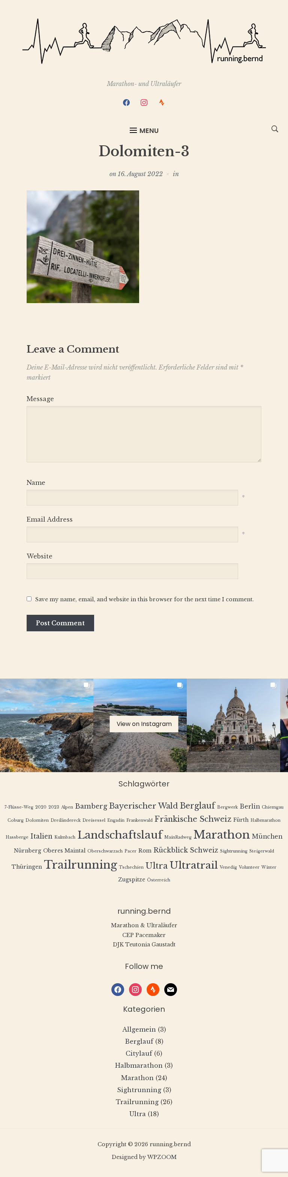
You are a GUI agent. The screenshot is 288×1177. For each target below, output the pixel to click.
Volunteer (249, 867)
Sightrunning (234, 851)
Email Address (50, 519)
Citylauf (139, 1053)
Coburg (16, 820)
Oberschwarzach (105, 851)
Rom (145, 851)
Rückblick (170, 850)
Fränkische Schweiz (192, 819)
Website (39, 556)
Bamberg (91, 806)
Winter (268, 867)
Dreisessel (93, 820)
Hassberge (17, 837)
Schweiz (204, 850)
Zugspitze (131, 880)
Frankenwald (139, 820)
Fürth (241, 820)
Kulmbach (64, 837)
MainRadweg (178, 837)
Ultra (157, 866)
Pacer (130, 851)
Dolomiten (37, 820)
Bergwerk (227, 807)
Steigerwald (261, 851)
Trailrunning (80, 865)
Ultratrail (194, 865)
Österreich (158, 880)
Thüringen (27, 867)
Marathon (222, 835)
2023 (53, 807)
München (267, 836)
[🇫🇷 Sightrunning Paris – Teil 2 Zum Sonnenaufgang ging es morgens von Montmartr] (233, 725)
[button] (144, 130)
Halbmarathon (265, 820)
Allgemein (139, 1029)
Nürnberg (27, 851)
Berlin (250, 806)
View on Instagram (144, 724)
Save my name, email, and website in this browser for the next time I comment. (144, 599)
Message (40, 399)
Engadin (115, 820)
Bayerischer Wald (143, 805)
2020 (40, 807)
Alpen (67, 807)
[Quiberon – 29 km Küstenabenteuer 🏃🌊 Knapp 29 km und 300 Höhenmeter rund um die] (46, 725)
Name (36, 482)
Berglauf (197, 806)
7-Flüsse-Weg (18, 807)
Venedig (228, 867)
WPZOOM (162, 1157)
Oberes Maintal (64, 851)
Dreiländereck (66, 820)
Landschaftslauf (119, 835)
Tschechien (131, 867)
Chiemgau (273, 807)
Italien (41, 836)
